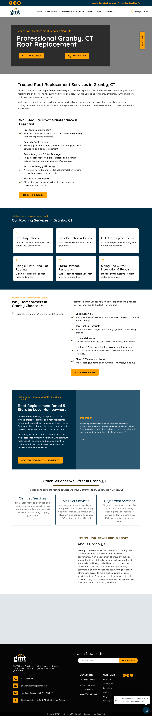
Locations (107, 688)
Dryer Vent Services (104, 11)
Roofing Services (68, 11)
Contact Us (108, 683)
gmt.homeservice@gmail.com (34, 686)
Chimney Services (50, 11)
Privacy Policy (109, 701)
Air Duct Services (85, 11)
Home (39, 11)
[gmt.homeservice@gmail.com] (15, 685)
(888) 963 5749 (27, 678)
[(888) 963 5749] (15, 678)
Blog (105, 696)
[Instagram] (15, 3)
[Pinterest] (19, 3)
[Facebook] (10, 3)
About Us (107, 679)
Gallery (106, 692)
